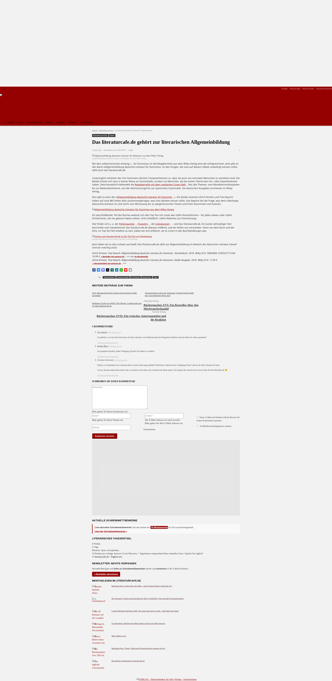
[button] (329, 122)
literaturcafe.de (146, 277)
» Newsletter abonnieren (106, 574)
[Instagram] (6, 89)
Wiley (156, 277)
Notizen (112, 135)
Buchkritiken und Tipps (106, 130)
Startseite (95, 130)
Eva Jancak (102, 332)
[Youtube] (10, 89)
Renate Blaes (102, 346)
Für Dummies (135, 277)
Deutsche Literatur (123, 277)
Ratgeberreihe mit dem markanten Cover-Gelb (160, 184)
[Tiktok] (14, 89)
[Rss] (30, 89)
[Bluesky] (22, 89)
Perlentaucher (126, 223)
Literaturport (162, 223)
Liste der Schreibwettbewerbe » (111, 531)
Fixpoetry (143, 223)
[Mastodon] (26, 89)
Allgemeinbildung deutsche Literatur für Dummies (144, 197)
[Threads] (18, 89)
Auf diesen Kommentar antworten (107, 343)
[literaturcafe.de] (19, 105)
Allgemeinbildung (109, 277)
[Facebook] (2, 89)
